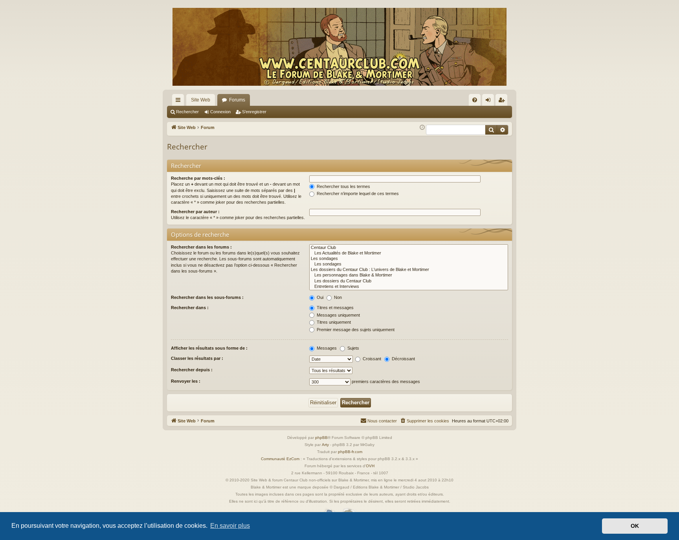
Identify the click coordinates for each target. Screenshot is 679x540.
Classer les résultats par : (197, 358)
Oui (319, 297)
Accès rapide (179, 101)
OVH (370, 466)
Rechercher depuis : (192, 369)
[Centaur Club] (408, 248)
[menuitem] (475, 100)
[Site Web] (339, 47)
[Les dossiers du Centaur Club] (408, 281)
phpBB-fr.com (350, 452)
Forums (237, 100)
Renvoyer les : (185, 381)
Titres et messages (335, 307)
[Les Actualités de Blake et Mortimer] (408, 253)
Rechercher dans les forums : (201, 247)
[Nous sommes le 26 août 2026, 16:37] (422, 127)
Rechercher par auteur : (195, 211)
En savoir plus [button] (230, 525)
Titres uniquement (333, 322)
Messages (326, 348)
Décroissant (403, 358)
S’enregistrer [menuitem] (503, 101)
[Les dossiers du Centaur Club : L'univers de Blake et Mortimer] (408, 270)
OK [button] (635, 526)
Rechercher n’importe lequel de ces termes (357, 193)
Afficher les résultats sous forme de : (209, 348)
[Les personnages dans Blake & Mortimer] (408, 275)
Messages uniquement (338, 315)
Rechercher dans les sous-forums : (207, 297)
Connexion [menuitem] (489, 101)
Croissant (371, 358)
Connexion (220, 111)
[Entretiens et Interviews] (408, 286)
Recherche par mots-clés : (198, 178)
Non (337, 297)
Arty (325, 444)
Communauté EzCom (280, 459)
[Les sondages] (408, 259)
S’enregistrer (254, 111)
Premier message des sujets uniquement (355, 329)
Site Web (200, 100)
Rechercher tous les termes (343, 186)
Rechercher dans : (190, 307)
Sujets (352, 348)
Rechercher (187, 111)
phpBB (321, 437)
